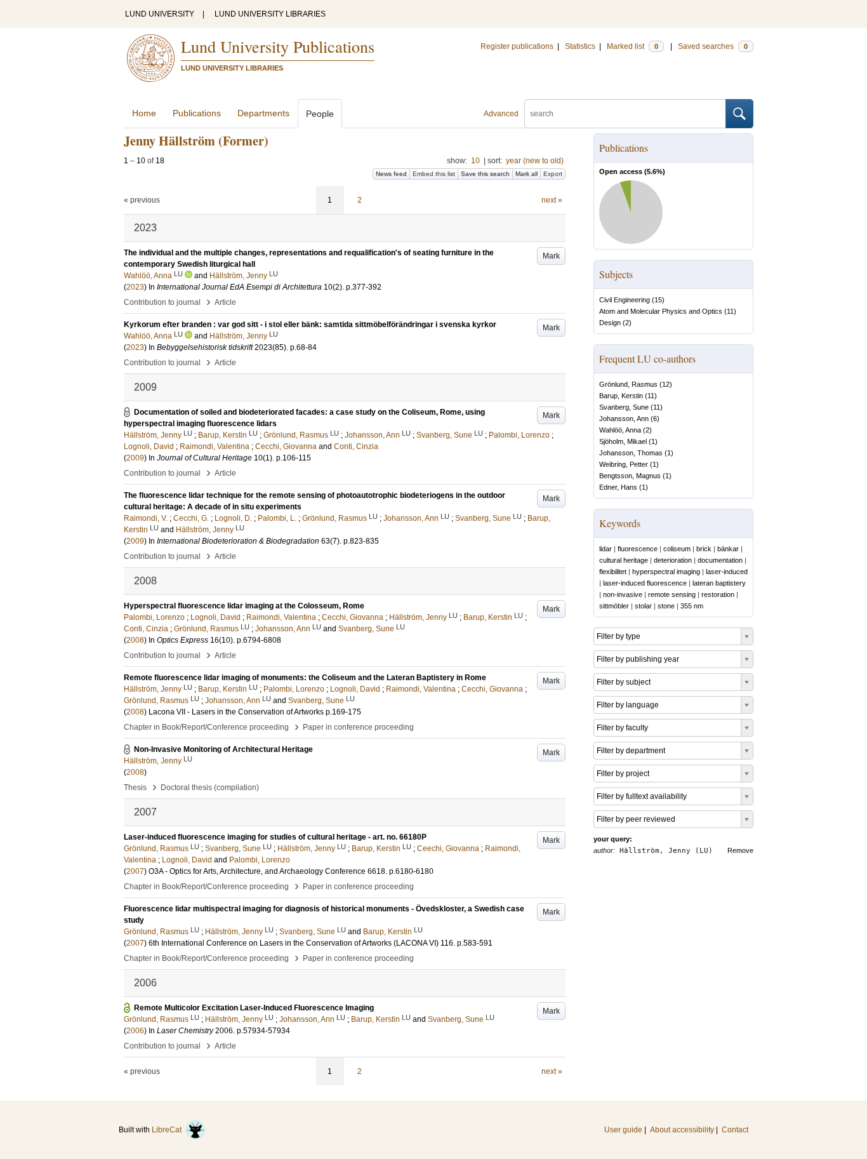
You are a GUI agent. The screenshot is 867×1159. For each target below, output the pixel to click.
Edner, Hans (618, 487)
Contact (735, 1129)
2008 (135, 640)
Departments (263, 113)
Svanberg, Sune (624, 407)
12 (666, 384)
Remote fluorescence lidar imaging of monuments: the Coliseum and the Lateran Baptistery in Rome (305, 677)
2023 (135, 287)
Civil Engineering (624, 300)
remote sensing (672, 594)
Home (144, 113)
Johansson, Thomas (631, 453)
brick (703, 549)
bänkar (728, 549)
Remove (740, 850)
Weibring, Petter (623, 464)
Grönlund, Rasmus (628, 384)
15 (658, 300)
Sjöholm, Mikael (623, 441)
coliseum (677, 549)
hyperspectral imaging (666, 571)
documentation (720, 560)
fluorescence (638, 549)
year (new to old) (535, 160)
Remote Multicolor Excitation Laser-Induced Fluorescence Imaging (254, 1007)
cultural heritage (623, 560)
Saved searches (713, 46)
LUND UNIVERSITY (159, 14)
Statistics (580, 46)
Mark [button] (551, 255)
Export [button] (552, 173)
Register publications (516, 46)
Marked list (632, 46)
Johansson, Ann (624, 418)
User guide (623, 1129)
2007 (135, 871)
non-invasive (622, 594)
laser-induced (727, 571)
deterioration (673, 560)
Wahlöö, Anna (620, 430)
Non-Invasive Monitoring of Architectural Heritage (223, 749)
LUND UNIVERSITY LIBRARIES (270, 14)
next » (551, 200)
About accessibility (682, 1129)
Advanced (501, 113)
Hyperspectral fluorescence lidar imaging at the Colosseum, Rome (244, 605)
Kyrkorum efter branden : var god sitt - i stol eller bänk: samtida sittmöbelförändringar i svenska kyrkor (310, 324)
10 (475, 160)
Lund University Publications (277, 46)
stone (666, 606)
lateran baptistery (719, 583)
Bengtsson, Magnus (630, 475)
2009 (135, 457)
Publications (197, 113)
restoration (717, 594)
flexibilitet (612, 571)
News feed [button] (391, 173)
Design (610, 322)
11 (730, 311)
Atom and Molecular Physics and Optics (660, 311)
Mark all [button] (526, 173)
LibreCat (168, 1129)
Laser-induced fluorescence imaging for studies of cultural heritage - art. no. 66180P (275, 837)
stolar (643, 606)
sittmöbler (614, 606)
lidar (605, 549)
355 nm (691, 606)
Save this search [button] (485, 173)
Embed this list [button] (434, 173)
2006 (135, 1030)
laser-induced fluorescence (645, 583)
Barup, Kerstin (621, 395)
